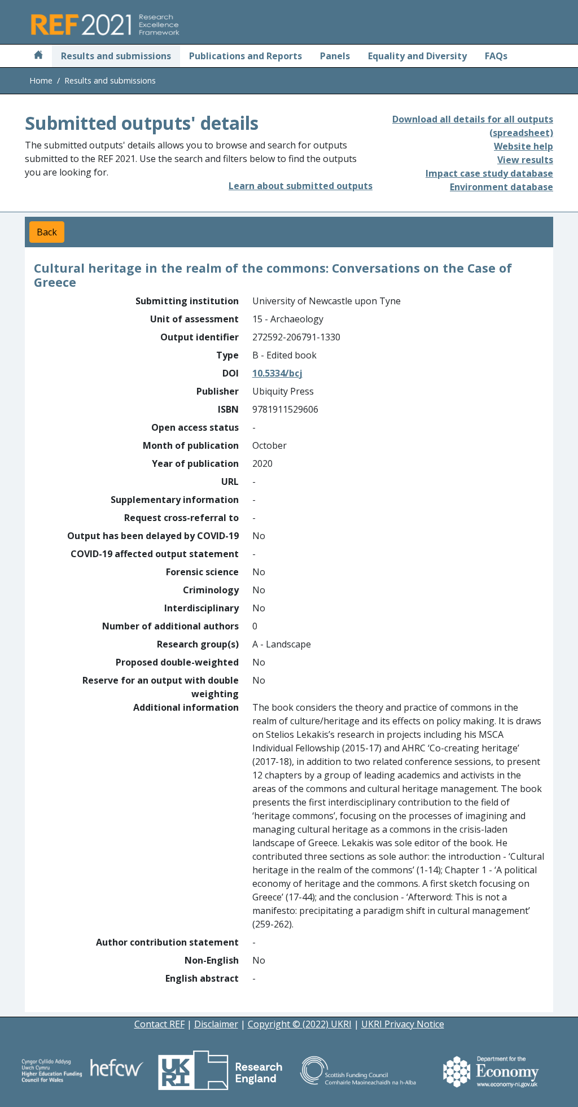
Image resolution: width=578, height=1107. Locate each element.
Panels (335, 56)
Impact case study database (489, 173)
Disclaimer (216, 1024)
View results (525, 160)
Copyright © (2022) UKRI (300, 1024)
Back (47, 232)
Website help (523, 146)
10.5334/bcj (277, 373)
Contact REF (159, 1024)
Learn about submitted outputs (301, 186)
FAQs (496, 56)
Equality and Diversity (417, 56)
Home (40, 80)
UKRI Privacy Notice (402, 1024)
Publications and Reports (245, 56)
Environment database (501, 187)
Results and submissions (116, 56)
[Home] (38, 56)
